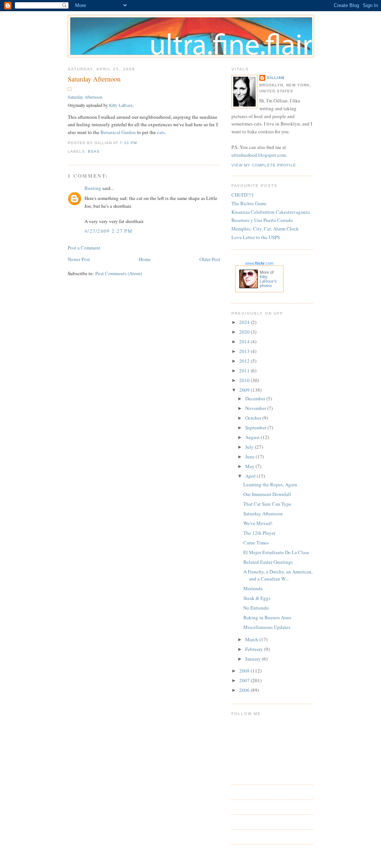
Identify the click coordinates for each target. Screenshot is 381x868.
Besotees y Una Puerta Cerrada (262, 220)
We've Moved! (257, 523)
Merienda (253, 588)
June (250, 456)
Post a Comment (84, 247)
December (255, 398)
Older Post (209, 259)
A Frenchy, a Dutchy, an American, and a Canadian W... (278, 575)
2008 (245, 670)
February (254, 649)
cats (161, 132)
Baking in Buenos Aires (267, 617)
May (250, 466)
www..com (259, 263)
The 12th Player (259, 533)
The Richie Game (248, 203)
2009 (245, 390)
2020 (245, 331)
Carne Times (256, 542)
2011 (245, 370)
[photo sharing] (69, 89)
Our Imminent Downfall (267, 494)
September (256, 427)
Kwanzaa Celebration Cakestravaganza (270, 212)
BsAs (94, 151)
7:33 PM (128, 143)
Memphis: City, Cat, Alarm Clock (265, 228)
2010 (245, 380)
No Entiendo (256, 607)
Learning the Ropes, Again (270, 484)
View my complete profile (263, 165)
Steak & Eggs (256, 598)
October (253, 417)
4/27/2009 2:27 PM (108, 231)
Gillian (275, 78)
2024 (245, 322)
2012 (245, 360)
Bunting (92, 188)
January (253, 658)
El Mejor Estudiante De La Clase (276, 552)
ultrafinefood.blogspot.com (258, 155)
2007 (245, 680)
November (256, 408)
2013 (245, 351)
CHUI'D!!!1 (242, 194)
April (251, 476)
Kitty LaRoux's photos (268, 281)
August (253, 437)
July (250, 446)
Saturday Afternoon (94, 78)
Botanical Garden (118, 132)
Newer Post (79, 259)
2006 (245, 690)
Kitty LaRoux (121, 105)
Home (145, 259)
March (252, 639)
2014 (245, 341)
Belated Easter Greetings (268, 562)
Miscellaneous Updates (266, 627)
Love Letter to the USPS (255, 237)
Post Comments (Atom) (118, 273)
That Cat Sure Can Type (267, 503)
